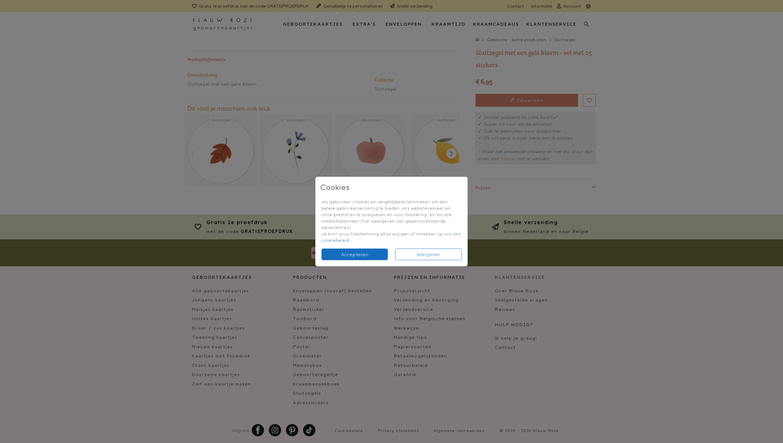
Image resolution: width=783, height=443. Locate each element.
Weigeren (428, 254)
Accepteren (355, 254)
